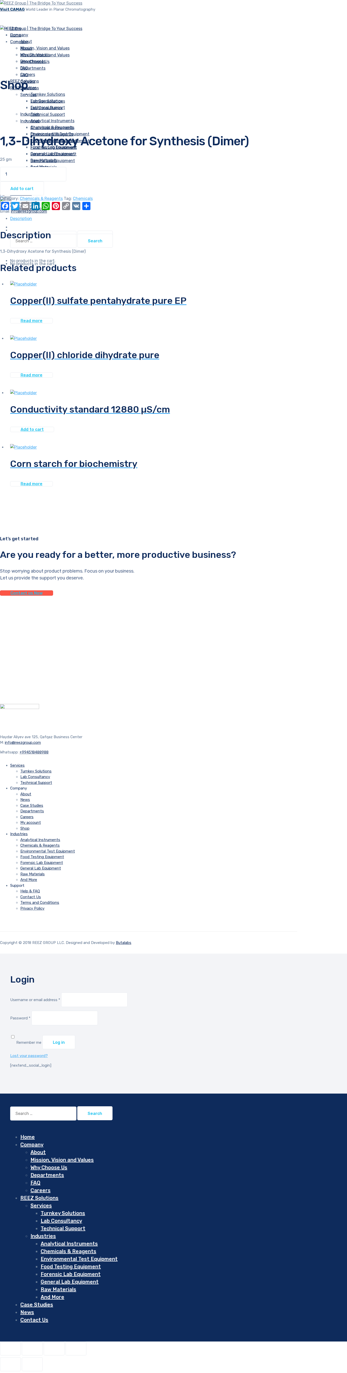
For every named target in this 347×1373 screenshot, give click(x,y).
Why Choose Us (35, 61)
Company (19, 41)
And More (28, 879)
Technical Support (47, 114)
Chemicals (83, 198)
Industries (30, 114)
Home (27, 1137)
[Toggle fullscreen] (32, 1348)
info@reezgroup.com (23, 742)
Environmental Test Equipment (47, 851)
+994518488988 (34, 752)
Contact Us (30, 897)
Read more (31, 320)
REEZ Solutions (39, 1198)
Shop (24, 828)
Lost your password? (29, 1055)
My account (30, 822)
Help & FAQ (30, 891)
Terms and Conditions (39, 902)
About (26, 48)
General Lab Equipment (52, 160)
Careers (27, 817)
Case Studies (31, 805)
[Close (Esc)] (76, 1348)
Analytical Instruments (52, 127)
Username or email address (35, 1000)
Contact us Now (26, 593)
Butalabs (123, 942)
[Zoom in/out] (10, 1348)
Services (28, 94)
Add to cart (22, 188)
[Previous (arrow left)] (10, 1364)
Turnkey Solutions (47, 94)
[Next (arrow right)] (32, 1364)
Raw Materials (32, 874)
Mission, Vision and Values (45, 48)
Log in (59, 1042)
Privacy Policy (32, 908)
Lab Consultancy (46, 107)
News (25, 799)
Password (20, 1018)
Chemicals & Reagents (51, 134)
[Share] (54, 1348)
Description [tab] (21, 218)
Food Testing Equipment (42, 857)
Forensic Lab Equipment (53, 154)
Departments (32, 68)
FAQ (24, 74)
